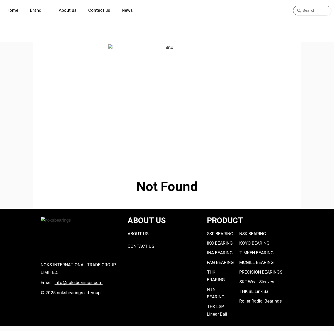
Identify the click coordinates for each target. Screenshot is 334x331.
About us (67, 10)
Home (12, 10)
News (127, 10)
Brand (35, 10)
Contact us (99, 10)
